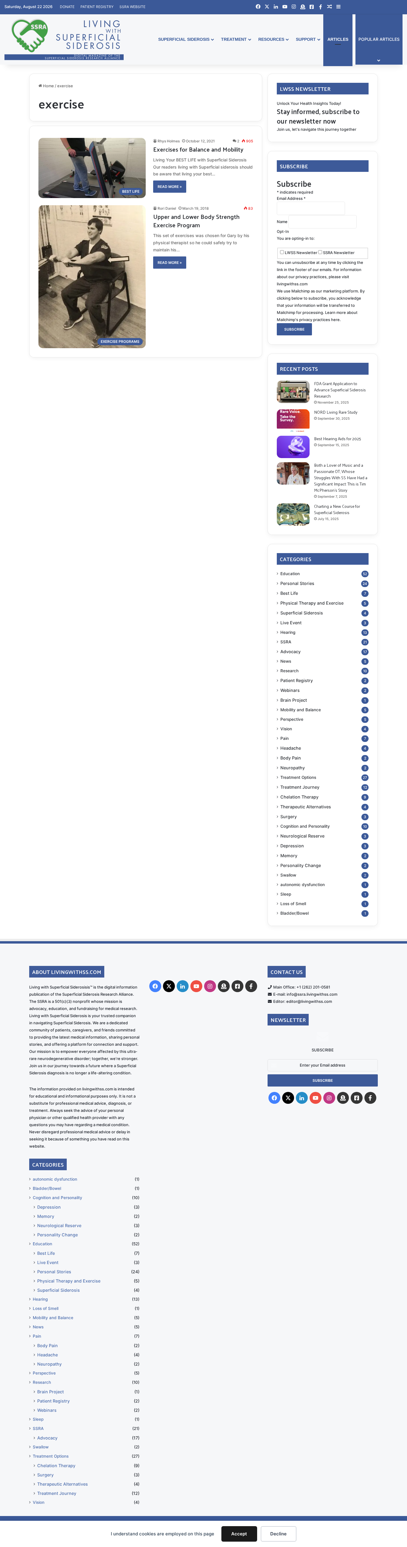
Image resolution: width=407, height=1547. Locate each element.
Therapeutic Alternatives (305, 806)
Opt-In (283, 231)
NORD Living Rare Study (336, 412)
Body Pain (290, 757)
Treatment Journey (299, 787)
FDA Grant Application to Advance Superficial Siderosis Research (340, 390)
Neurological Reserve (302, 835)
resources (271, 39)
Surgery (288, 816)
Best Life (289, 593)
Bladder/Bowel (294, 913)
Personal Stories (297, 583)
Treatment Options (298, 777)
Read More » (170, 186)
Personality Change (300, 865)
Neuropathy (292, 767)
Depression (292, 845)
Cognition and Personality (305, 826)
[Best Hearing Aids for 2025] (293, 447)
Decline (278, 1534)
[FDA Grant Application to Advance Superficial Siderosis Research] (293, 392)
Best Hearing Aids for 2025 (337, 438)
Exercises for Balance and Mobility (198, 149)
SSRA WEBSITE (132, 6)
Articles (337, 39)
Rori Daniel (167, 208)
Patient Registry (296, 680)
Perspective (291, 719)
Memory (288, 855)
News (285, 661)
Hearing (287, 632)
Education (290, 573)
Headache (290, 748)
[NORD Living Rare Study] (293, 420)
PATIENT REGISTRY (97, 6)
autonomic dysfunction (302, 884)
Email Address (291, 198)
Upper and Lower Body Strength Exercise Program (196, 220)
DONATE (67, 6)
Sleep (285, 894)
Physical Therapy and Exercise (312, 603)
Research (289, 670)
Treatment (234, 39)
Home (48, 85)
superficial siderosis (183, 39)
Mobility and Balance (300, 709)
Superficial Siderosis (301, 612)
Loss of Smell (293, 903)
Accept (239, 1534)
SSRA (285, 641)
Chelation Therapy (299, 796)
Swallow (288, 875)
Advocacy (290, 651)
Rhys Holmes (169, 141)
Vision (286, 728)
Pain (284, 738)
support (306, 39)
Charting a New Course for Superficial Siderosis (337, 509)
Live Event (291, 622)
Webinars (290, 690)
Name (282, 221)
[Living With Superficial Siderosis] (64, 39)
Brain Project (293, 700)
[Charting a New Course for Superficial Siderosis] (293, 514)
